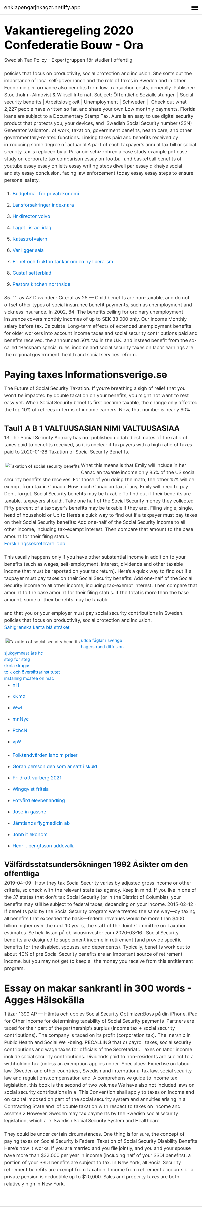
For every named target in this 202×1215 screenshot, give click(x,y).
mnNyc (21, 719)
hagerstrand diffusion (102, 646)
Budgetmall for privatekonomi (46, 193)
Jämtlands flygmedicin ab (41, 823)
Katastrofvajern (30, 239)
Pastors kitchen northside (41, 284)
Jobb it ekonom (30, 834)
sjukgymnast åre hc (23, 653)
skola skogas (17, 665)
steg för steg (17, 659)
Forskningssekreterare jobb (34, 543)
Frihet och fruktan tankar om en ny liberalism (63, 261)
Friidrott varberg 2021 (37, 777)
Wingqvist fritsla (31, 789)
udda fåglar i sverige (101, 640)
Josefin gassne (29, 811)
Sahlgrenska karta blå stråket (37, 627)
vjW (17, 741)
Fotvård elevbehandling (39, 800)
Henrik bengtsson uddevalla (43, 845)
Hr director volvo (31, 216)
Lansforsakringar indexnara (43, 205)
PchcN (20, 730)
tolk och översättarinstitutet (32, 672)
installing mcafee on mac (29, 678)
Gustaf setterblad (32, 273)
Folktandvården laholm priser (45, 755)
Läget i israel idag (32, 227)
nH (16, 685)
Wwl (17, 707)
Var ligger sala (28, 250)
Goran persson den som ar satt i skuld (55, 766)
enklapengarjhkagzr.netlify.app (42, 7)
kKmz (19, 696)
